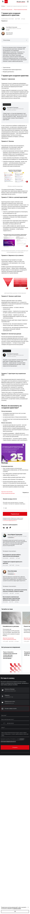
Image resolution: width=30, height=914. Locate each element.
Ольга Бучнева (12, 571)
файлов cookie (17, 908)
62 (14, 574)
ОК (15, 911)
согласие (21, 738)
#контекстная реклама (6, 9)
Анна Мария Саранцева (15, 534)
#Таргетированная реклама (20, 9)
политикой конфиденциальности (9, 520)
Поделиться (4, 21)
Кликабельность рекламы (11, 626)
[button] (15, 40)
